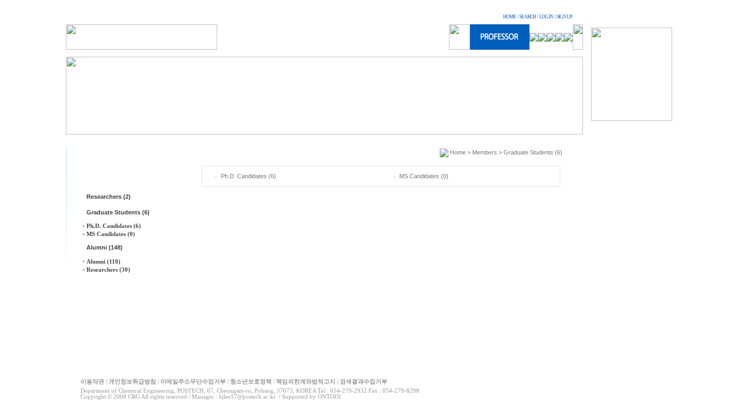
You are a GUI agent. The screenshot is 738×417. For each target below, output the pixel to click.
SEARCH (527, 16)
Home (458, 152)
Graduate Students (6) (118, 212)
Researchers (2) (108, 196)
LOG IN (546, 16)
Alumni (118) (103, 261)
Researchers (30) (108, 269)
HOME (509, 16)
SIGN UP (564, 16)
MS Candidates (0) (110, 234)
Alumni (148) (104, 247)
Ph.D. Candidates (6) (113, 226)
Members (484, 152)
